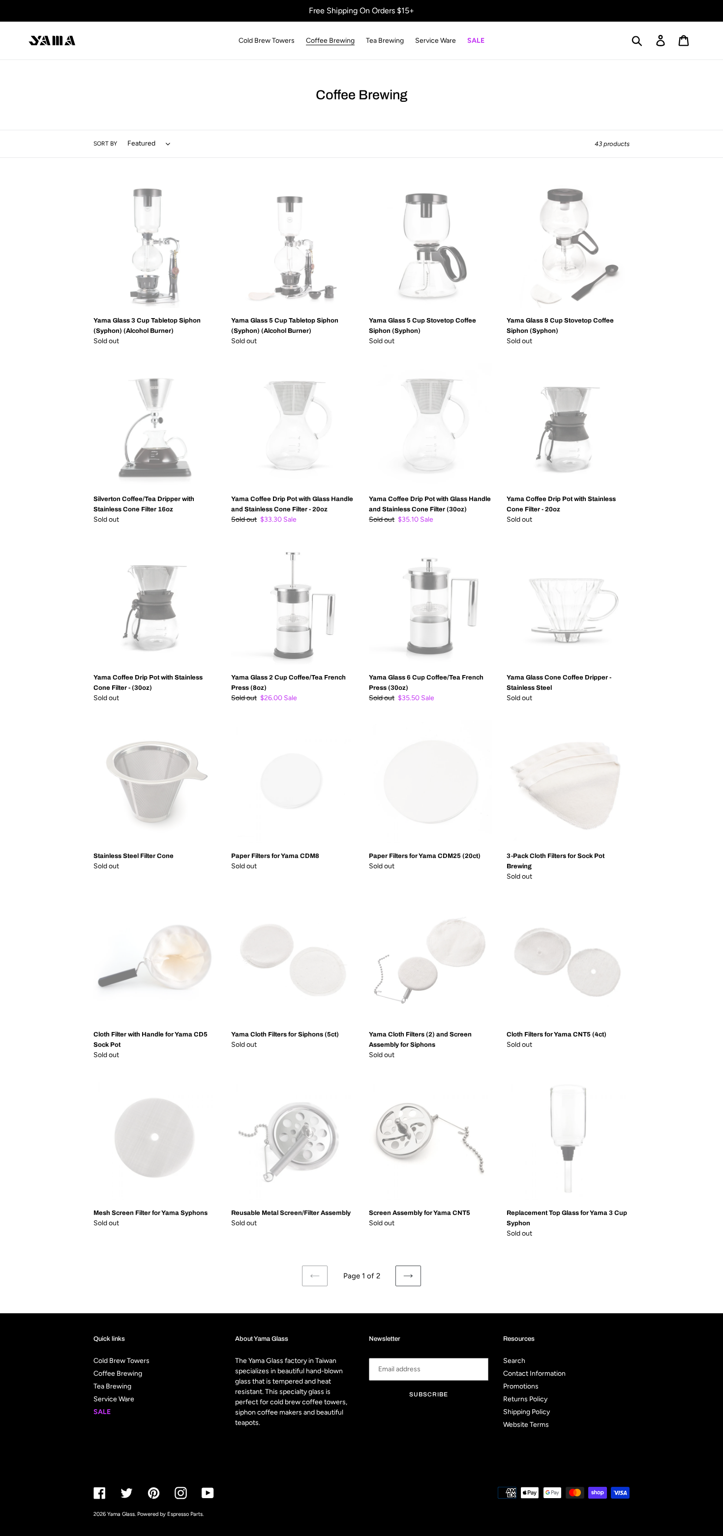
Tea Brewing (112, 1386)
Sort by (105, 143)
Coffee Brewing (117, 1373)
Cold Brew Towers (121, 1361)
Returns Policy (525, 1399)
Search (514, 1361)
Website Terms (526, 1424)
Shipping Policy (526, 1412)
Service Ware (113, 1399)
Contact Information (534, 1373)
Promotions (521, 1386)
